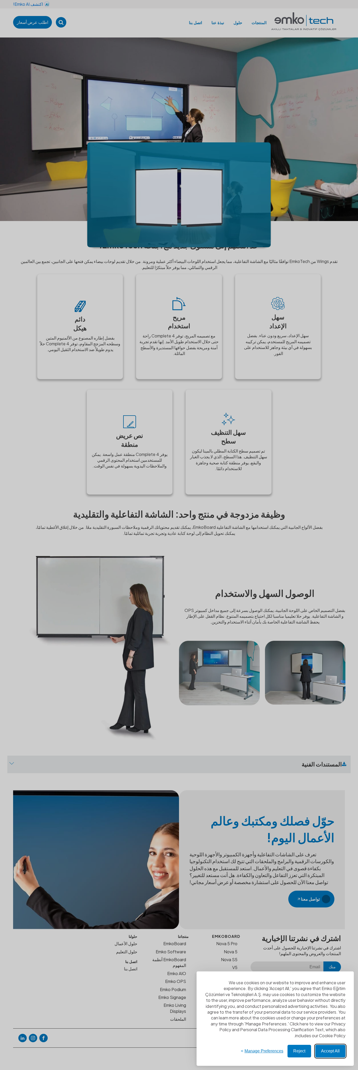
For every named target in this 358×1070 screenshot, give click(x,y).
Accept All (330, 1051)
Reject (299, 1051)
